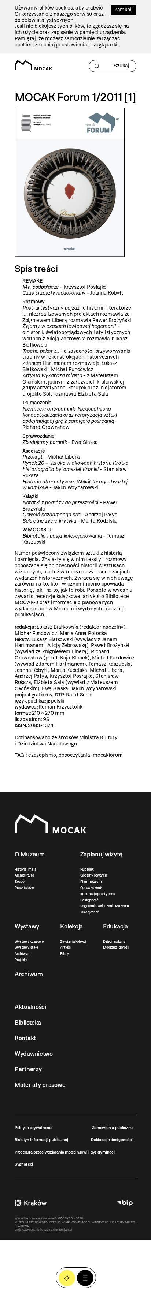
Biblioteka (28, 1022)
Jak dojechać (89, 912)
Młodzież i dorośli (116, 947)
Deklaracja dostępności (112, 1139)
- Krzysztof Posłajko (64, 287)
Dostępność (89, 900)
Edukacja (115, 926)
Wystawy (27, 926)
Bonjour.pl (65, 1230)
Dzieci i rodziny (114, 941)
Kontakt (25, 1038)
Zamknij (123, 10)
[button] (85, 1278)
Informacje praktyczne (97, 894)
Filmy (64, 954)
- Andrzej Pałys (69, 515)
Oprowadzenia (91, 888)
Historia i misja (25, 869)
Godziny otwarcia (93, 875)
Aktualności (30, 1006)
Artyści (65, 947)
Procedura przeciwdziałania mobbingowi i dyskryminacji (65, 1152)
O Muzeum (30, 854)
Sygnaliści (24, 1164)
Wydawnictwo (34, 1053)
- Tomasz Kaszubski (73, 539)
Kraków (31, 1203)
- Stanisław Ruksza (75, 469)
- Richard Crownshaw (69, 418)
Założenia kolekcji (73, 941)
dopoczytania (74, 755)
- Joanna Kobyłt (73, 293)
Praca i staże (24, 888)
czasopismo (42, 755)
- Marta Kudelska (70, 521)
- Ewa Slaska (60, 442)
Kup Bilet (67, 1278)
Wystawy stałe (26, 947)
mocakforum (107, 755)
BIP (125, 1203)
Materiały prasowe (40, 1084)
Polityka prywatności (33, 1127)
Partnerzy (28, 1069)
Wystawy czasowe (29, 941)
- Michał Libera (51, 457)
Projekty (21, 960)
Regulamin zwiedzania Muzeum (104, 906)
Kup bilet (87, 869)
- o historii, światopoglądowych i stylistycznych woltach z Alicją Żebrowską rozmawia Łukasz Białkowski (76, 335)
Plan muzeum (91, 881)
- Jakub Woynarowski (75, 485)
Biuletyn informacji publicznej (41, 1139)
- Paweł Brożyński (70, 506)
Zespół (20, 881)
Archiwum (23, 954)
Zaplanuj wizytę (101, 854)
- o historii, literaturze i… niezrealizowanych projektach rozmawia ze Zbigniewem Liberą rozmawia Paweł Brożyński (76, 314)
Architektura (24, 875)
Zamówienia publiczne (112, 1127)
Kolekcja (71, 926)
